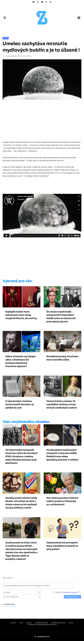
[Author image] (4, 56)
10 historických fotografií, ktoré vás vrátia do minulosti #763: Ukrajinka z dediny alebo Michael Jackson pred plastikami (21, 456)
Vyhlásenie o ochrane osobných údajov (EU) (42, 624)
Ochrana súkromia (41, 623)
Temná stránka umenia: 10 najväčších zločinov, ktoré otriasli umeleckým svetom (61, 404)
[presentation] (21, 296)
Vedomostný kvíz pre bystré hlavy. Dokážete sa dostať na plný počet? (62, 546)
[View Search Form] (5, 18)
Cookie (71, 623)
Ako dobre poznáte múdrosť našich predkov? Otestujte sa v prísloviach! (62, 501)
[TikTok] (50, 2)
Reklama (13, 623)
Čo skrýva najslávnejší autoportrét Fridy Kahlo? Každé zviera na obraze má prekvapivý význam (61, 316)
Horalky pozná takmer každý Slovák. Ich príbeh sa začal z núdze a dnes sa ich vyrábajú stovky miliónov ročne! (21, 503)
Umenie (5, 38)
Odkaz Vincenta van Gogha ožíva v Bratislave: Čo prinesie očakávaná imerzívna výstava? (20, 361)
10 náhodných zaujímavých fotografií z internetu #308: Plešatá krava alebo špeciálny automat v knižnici (62, 455)
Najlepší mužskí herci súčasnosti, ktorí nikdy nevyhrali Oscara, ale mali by (21, 315)
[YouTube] (42, 2)
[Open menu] (78, 18)
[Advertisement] (41, 259)
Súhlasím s (66, 592)
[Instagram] (38, 2)
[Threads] (46, 2)
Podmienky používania (58, 623)
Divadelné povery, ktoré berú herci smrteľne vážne (62, 358)
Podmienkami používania (69, 592)
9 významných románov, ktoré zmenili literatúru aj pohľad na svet (19, 404)
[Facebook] (33, 2)
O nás (21, 623)
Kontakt (29, 623)
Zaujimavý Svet (15, 56)
